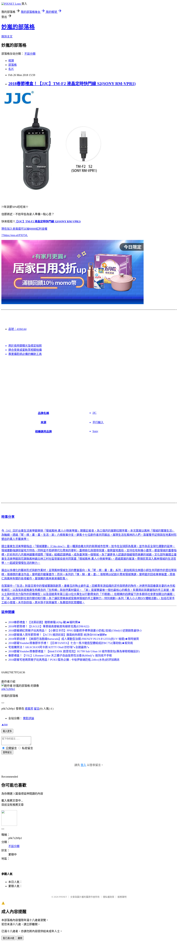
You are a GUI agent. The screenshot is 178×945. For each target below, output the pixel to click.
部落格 (12, 64)
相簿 (11, 60)
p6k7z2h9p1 (8, 689)
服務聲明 (122, 897)
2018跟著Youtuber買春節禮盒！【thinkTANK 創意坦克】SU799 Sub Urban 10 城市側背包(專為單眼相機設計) (74, 651)
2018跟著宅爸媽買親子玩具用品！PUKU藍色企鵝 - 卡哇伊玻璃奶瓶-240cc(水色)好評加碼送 (63, 659)
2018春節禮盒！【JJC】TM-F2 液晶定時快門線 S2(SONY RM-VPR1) (72, 83)
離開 (20, 938)
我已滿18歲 (8, 938)
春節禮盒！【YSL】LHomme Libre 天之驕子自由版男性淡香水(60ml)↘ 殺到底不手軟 (60, 655)
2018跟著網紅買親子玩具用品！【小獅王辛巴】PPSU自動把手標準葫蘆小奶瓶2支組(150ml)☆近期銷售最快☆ (75, 630)
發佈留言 (7, 752)
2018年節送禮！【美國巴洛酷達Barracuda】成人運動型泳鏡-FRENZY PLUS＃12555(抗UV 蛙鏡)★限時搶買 (73, 638)
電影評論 (28, 718)
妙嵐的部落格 (18, 27)
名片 (11, 68)
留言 (36, 708)
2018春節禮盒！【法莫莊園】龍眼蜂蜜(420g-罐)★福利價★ (44, 622)
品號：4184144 (17, 329)
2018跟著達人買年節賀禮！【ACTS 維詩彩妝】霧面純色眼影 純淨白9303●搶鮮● (57, 634)
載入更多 (7, 731)
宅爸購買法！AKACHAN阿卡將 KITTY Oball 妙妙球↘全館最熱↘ (48, 647)
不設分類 (29, 53)
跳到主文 (7, 36)
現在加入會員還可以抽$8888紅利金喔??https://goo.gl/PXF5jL (41, 228)
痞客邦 (29, 708)
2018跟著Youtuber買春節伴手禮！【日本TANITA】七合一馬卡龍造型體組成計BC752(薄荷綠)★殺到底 (70, 643)
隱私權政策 (108, 897)
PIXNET (63, 897)
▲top (4, 724)
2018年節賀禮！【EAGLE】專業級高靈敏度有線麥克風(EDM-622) (48, 626)
